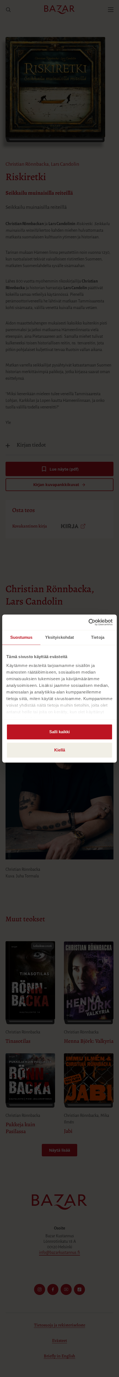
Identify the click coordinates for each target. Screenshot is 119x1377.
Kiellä (59, 750)
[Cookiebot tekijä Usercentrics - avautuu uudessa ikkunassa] (88, 622)
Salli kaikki (59, 731)
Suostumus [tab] (21, 637)
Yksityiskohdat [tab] (59, 637)
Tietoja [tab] (97, 637)
